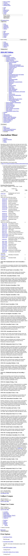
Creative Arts (11, 68)
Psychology (11, 86)
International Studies (13, 79)
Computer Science (13, 67)
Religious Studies (12, 90)
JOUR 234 (4, 204)
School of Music (9, 103)
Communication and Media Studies (16, 66)
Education (11, 72)
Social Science (12, 94)
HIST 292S (4, 241)
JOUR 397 (3, 254)
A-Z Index (5, 511)
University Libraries (7, 115)
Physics (10, 84)
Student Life (6, 27)
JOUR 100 (3, 193)
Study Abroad (9, 109)
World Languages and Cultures (15, 98)
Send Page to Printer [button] (7, 537)
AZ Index (5, 2)
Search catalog (6, 15)
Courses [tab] (5, 142)
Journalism (13, 101)
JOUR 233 (4, 203)
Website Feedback (7, 516)
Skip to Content (6, 1)
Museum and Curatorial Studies (15, 81)
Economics (11, 70)
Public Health (12, 88)
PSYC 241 (4, 247)
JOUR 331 (4, 211)
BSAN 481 (4, 223)
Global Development (13, 75)
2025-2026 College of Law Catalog (11, 552)
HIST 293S (4, 242)
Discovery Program (10, 106)
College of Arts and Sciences (12, 61)
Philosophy (11, 83)
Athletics (5, 28)
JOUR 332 (4, 213)
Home (4, 126)
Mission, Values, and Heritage (9, 117)
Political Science (12, 85)
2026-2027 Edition (7, 52)
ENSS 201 (4, 239)
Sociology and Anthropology (15, 95)
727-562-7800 (5, 501)
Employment (6, 513)
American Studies (12, 62)
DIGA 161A (5, 228)
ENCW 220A (5, 235)
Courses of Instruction (8, 119)
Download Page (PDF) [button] (8, 541)
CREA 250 (4, 225)
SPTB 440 (4, 251)
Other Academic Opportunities (12, 108)
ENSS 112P (4, 237)
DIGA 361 (4, 232)
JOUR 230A (5, 198)
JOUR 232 (4, 201)
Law (4, 113)
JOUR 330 (4, 209)
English (10, 73)
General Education (10, 60)
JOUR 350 (4, 217)
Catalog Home (6, 4)
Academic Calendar (10, 57)
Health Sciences (12, 77)
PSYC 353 (4, 248)
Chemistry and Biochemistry (15, 64)
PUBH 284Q (5, 250)
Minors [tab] (4, 140)
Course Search (6, 122)
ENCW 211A (5, 234)
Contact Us (5, 517)
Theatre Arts (11, 97)
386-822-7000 (5, 493)
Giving (4, 13)
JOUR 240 (4, 206)
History (10, 78)
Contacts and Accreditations (9, 118)
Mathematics (11, 80)
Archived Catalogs (7, 120)
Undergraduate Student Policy (12, 111)
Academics (5, 25)
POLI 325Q (4, 245)
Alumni (5, 12)
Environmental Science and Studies (16, 74)
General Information (10, 105)
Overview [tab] (5, 138)
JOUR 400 (3, 257)
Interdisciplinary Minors (14, 100)
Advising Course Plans (11, 58)
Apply (4, 7)
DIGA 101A (5, 226)
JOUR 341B (5, 216)
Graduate (5, 112)
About (4, 24)
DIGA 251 (4, 231)
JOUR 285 (4, 244)
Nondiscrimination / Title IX (9, 515)
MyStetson (5, 11)
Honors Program (9, 107)
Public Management (13, 89)
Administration (6, 114)
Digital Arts (11, 69)
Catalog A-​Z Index (7, 55)
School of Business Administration (13, 102)
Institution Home (6, 5)
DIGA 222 (4, 229)
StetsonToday (6, 10)
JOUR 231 (4, 200)
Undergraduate (6, 56)
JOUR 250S (4, 207)
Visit (4, 8)
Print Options (3, 124)
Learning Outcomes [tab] (7, 139)
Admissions (5, 26)
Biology (10, 63)
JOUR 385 (4, 219)
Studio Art (11, 96)
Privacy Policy (6, 514)
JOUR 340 (4, 214)
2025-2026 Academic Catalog (9, 547)
